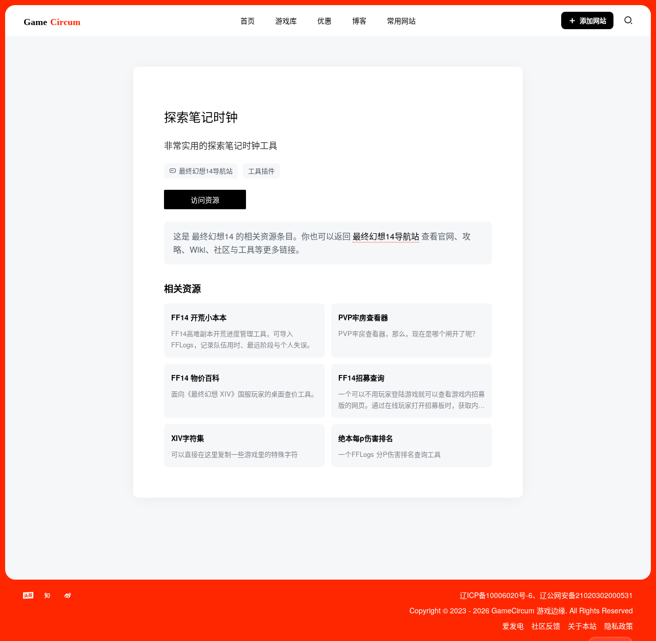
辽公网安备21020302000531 (586, 595)
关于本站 (582, 626)
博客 (359, 20)
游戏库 (286, 20)
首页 (247, 20)
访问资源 (205, 199)
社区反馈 (545, 626)
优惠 (324, 20)
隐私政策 (618, 626)
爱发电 (513, 626)
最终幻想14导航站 (206, 170)
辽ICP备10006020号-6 (496, 595)
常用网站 (401, 20)
